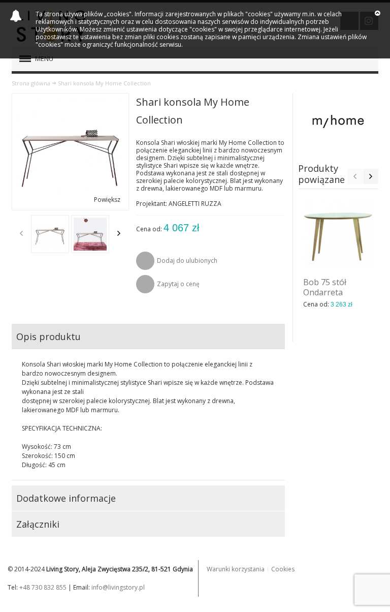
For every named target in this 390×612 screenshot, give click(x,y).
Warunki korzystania (236, 569)
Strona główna (31, 83)
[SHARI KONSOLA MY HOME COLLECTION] (50, 234)
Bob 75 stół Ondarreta (324, 287)
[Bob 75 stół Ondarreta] (338, 234)
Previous (21, 233)
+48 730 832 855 (43, 587)
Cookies (283, 569)
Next (118, 233)
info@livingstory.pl (118, 587)
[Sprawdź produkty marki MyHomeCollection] (338, 121)
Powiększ (107, 199)
